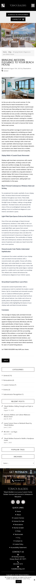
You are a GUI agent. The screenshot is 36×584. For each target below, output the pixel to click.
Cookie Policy (26, 579)
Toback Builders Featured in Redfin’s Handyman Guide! (19, 439)
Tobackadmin (27, 68)
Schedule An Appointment (18, 15)
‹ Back (5, 360)
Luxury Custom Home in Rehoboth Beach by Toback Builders (18, 424)
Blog (9, 52)
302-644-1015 (19, 480)
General (6, 71)
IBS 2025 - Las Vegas (10, 432)
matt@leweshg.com (18, 569)
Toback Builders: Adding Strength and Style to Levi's (18, 407)
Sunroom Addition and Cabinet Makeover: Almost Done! (17, 416)
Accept (19, 581)
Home (5, 52)
